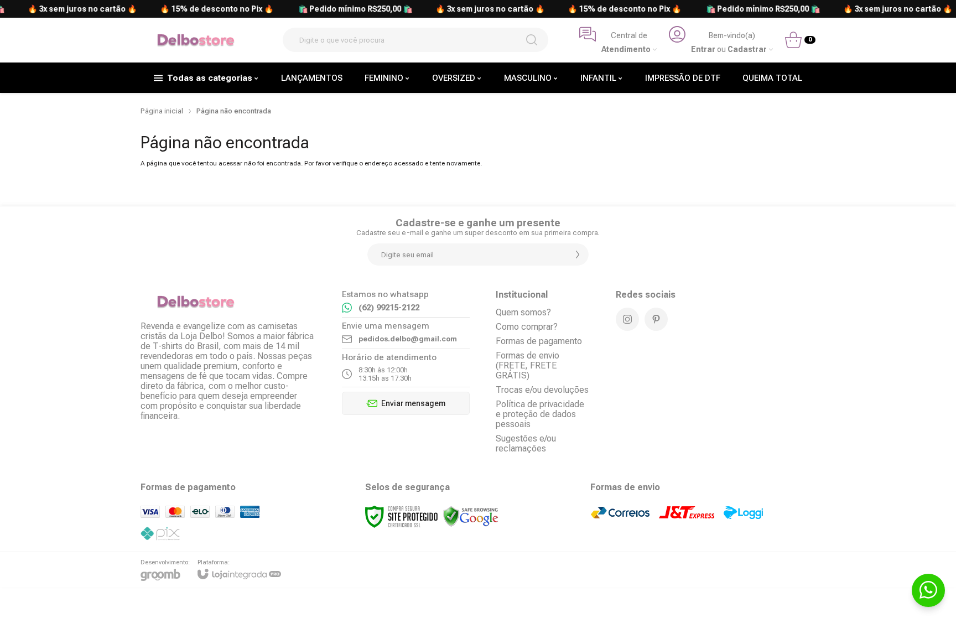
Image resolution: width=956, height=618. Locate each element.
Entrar (703, 49)
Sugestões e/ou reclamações (526, 443)
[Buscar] (531, 40)
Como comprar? (527, 326)
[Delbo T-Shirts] (196, 40)
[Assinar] (578, 254)
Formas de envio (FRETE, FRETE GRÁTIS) (527, 365)
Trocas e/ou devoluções (542, 390)
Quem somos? (523, 312)
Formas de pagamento (539, 341)
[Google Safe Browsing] (470, 516)
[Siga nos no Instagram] (627, 319)
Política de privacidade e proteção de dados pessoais (540, 414)
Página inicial (162, 111)
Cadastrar (747, 49)
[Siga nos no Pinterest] (656, 319)
